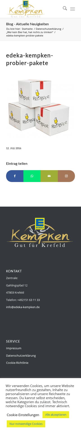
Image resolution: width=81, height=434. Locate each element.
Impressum (13, 348)
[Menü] (72, 9)
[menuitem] (62, 9)
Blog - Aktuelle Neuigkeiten (27, 24)
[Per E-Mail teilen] (49, 176)
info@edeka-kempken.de (23, 307)
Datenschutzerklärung (21, 356)
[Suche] (62, 9)
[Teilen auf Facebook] (14, 176)
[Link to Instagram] (66, 176)
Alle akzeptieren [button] (55, 415)
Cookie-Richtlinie (17, 363)
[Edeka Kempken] (33, 9)
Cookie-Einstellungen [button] (23, 415)
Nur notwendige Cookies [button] (26, 424)
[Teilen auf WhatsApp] (32, 176)
